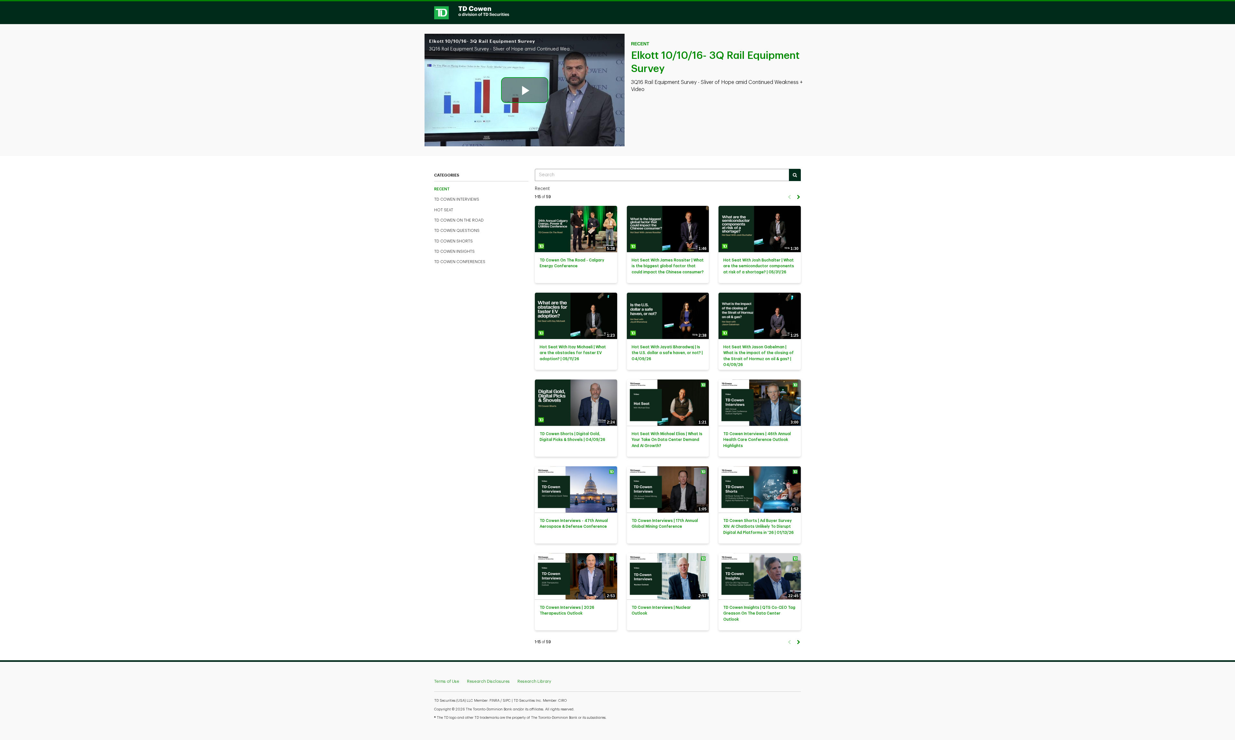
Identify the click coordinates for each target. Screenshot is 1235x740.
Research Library (534, 681)
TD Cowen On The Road (459, 220)
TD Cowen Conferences (459, 262)
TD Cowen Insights (454, 251)
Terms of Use (446, 681)
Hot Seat (443, 210)
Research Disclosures (488, 681)
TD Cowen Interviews (456, 199)
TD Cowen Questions (457, 231)
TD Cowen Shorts (453, 241)
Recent (442, 189)
